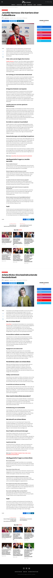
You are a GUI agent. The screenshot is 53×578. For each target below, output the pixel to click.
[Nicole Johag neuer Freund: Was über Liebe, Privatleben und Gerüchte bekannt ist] (7, 235)
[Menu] (2, 2)
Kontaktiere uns (18, 571)
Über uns (25, 571)
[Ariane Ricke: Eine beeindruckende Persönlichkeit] (18, 296)
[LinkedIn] (3, 57)
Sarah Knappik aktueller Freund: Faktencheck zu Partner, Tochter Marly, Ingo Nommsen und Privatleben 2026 (18, 257)
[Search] (50, 2)
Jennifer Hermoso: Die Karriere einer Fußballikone (26, 519)
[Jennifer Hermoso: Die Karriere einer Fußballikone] (18, 33)
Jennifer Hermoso (10, 61)
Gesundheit (39, 4)
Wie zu (35, 4)
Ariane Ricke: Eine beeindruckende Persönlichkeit (21, 156)
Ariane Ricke (8, 324)
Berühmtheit (29, 4)
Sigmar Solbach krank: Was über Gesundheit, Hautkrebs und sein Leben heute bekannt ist (17, 241)
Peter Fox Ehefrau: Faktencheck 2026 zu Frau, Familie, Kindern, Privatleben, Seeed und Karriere (29, 241)
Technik (24, 4)
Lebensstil (13, 4)
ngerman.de (7, 18)
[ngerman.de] (26, 2)
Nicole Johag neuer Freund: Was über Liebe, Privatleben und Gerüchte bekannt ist (7, 240)
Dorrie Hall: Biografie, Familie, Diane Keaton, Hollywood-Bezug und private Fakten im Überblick (6, 257)
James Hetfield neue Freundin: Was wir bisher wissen (26, 226)
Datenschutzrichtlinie (33, 571)
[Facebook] (3, 51)
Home (2, 7)
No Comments (19, 18)
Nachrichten (19, 4)
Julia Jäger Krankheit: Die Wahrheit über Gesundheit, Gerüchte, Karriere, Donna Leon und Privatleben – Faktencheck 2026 (29, 258)
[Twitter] (3, 54)
